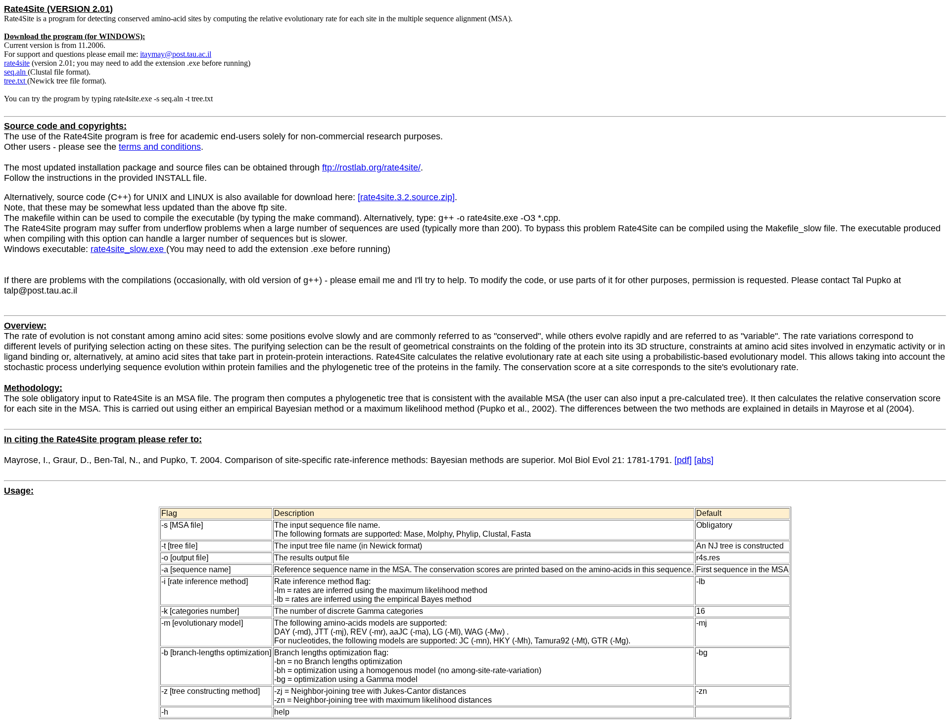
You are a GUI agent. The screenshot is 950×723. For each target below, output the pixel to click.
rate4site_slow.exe (128, 249)
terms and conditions (160, 147)
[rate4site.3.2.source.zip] (406, 197)
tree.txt (15, 81)
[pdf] (683, 460)
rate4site (17, 63)
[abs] (703, 460)
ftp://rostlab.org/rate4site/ (371, 167)
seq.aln (16, 72)
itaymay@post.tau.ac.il (175, 54)
